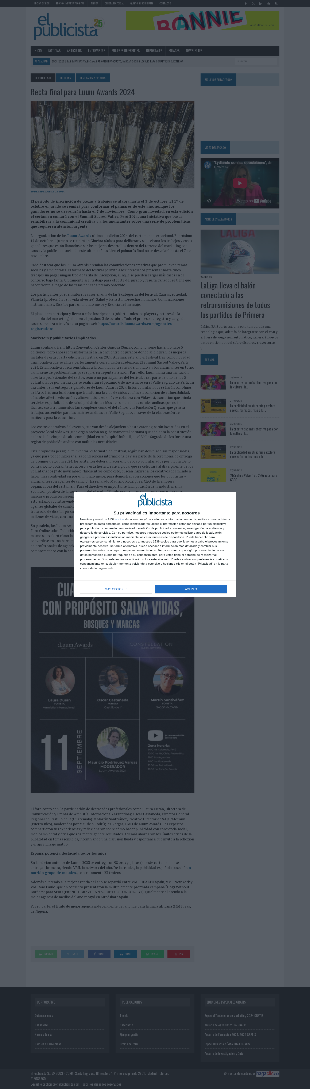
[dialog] (155, 544)
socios (119, 519)
